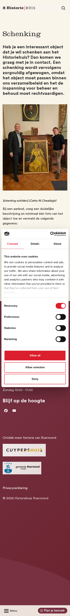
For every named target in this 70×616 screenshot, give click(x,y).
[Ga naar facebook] (6, 410)
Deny (35, 378)
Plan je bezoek (54, 610)
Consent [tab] (12, 243)
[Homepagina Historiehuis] (19, 8)
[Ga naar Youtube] (14, 410)
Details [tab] (35, 243)
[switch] (61, 317)
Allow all (35, 355)
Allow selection (35, 367)
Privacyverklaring (15, 488)
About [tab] (57, 243)
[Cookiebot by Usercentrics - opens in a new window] (50, 234)
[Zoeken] (63, 8)
